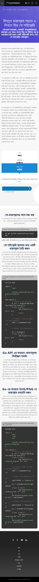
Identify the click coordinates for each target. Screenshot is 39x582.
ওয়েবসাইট (19, 566)
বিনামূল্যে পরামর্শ (19, 560)
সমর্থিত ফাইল (19, 168)
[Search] (36, 3)
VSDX (8, 192)
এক (20, 154)
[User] (32, 3)
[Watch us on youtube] (22, 540)
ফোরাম (19, 557)
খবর (19, 554)
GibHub (18, 240)
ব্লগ (19, 563)
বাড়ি (19, 548)
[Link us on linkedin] (26, 540)
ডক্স (19, 551)
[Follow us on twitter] (17, 540)
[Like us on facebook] (13, 540)
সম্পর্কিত (19, 569)
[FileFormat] (14, 3)
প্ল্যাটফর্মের (19, 161)
